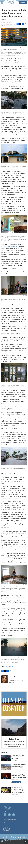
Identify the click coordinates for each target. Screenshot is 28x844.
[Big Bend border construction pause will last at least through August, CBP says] (6, 767)
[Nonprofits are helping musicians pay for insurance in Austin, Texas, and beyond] (6, 776)
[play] (2, 841)
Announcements (6, 828)
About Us (5, 826)
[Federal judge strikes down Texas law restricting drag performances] (6, 758)
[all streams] (26, 842)
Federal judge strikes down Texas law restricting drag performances (18, 757)
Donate (23, 2)
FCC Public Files (6, 829)
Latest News (5, 752)
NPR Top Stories (9, 666)
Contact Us (5, 827)
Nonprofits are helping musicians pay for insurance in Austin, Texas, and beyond (18, 775)
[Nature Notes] (14, 727)
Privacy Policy (6, 830)
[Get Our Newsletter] (14, 704)
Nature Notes (14, 739)
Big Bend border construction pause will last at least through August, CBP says (18, 766)
